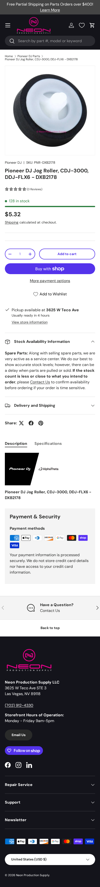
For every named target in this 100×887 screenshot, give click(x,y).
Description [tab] (16, 443)
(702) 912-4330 (19, 705)
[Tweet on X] (21, 423)
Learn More (50, 10)
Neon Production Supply (32, 875)
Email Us (18, 735)
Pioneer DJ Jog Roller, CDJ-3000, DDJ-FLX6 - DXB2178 (41, 59)
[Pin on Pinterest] (41, 423)
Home (9, 56)
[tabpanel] (50, 477)
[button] (92, 25)
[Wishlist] (81, 25)
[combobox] (50, 41)
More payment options (50, 280)
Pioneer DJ (13, 162)
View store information (30, 322)
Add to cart (67, 254)
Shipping (11, 222)
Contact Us (40, 382)
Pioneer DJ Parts (28, 56)
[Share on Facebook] (31, 423)
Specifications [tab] (48, 443)
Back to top (50, 628)
